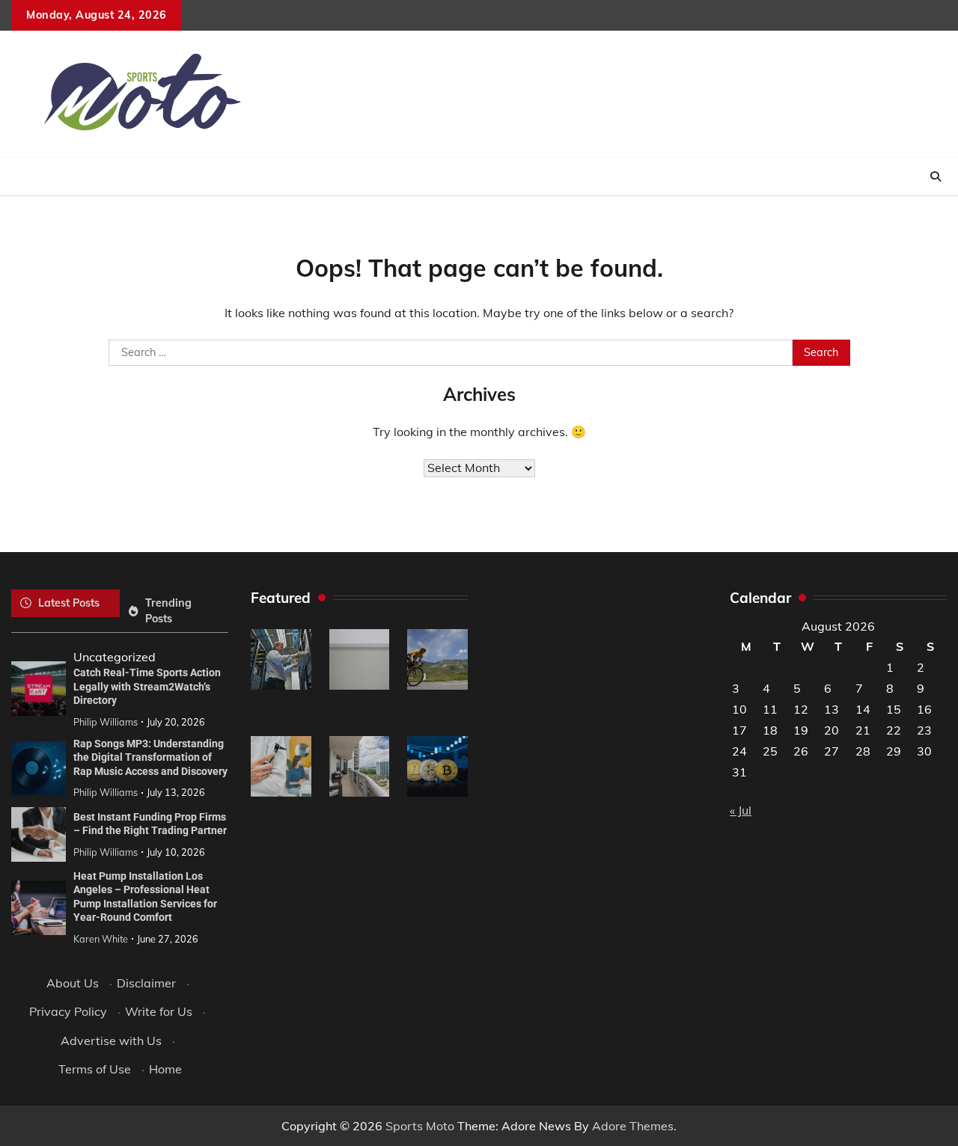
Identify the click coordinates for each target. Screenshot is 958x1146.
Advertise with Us (111, 1040)
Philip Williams (105, 722)
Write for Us (158, 1011)
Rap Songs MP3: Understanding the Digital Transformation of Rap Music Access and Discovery (150, 757)
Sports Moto (419, 1125)
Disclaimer (146, 982)
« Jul (740, 810)
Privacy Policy (68, 1011)
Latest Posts (69, 603)
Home (165, 1068)
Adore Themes (633, 1125)
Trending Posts (168, 610)
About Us (72, 982)
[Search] (935, 176)
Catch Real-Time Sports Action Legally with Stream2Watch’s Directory (147, 686)
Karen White (100, 939)
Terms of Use (94, 1068)
